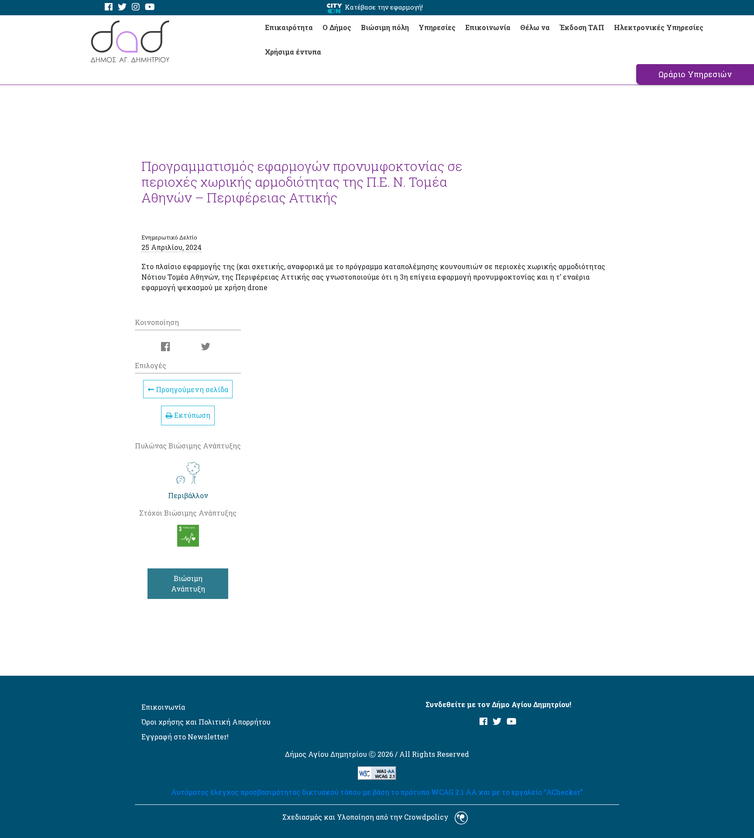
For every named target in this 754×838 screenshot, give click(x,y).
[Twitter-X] (122, 7)
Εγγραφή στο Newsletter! (185, 736)
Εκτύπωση (191, 415)
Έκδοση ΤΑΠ (581, 27)
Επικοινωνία (488, 27)
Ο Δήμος (336, 27)
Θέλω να (535, 27)
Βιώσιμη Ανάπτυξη (188, 583)
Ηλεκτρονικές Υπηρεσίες (658, 27)
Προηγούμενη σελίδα (191, 389)
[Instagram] (136, 7)
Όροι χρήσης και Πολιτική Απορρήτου (206, 721)
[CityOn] (334, 7)
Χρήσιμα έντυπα (293, 51)
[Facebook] (109, 7)
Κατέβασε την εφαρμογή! (384, 7)
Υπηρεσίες (437, 27)
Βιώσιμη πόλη (385, 27)
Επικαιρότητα (289, 27)
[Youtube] (150, 7)
